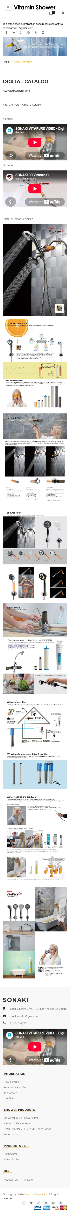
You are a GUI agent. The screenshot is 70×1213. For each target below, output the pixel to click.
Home (6, 62)
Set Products (11, 1134)
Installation (10, 1098)
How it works (11, 1081)
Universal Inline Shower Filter (21, 1117)
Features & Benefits (15, 1087)
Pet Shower (10, 1153)
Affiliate (28, 1179)
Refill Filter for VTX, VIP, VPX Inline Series (27, 1128)
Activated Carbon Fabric (17, 90)
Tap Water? (10, 1093)
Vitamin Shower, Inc (36, 1194)
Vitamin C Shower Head (17, 1123)
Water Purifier (12, 1159)
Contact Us (11, 1179)
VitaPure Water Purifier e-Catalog (22, 104)
